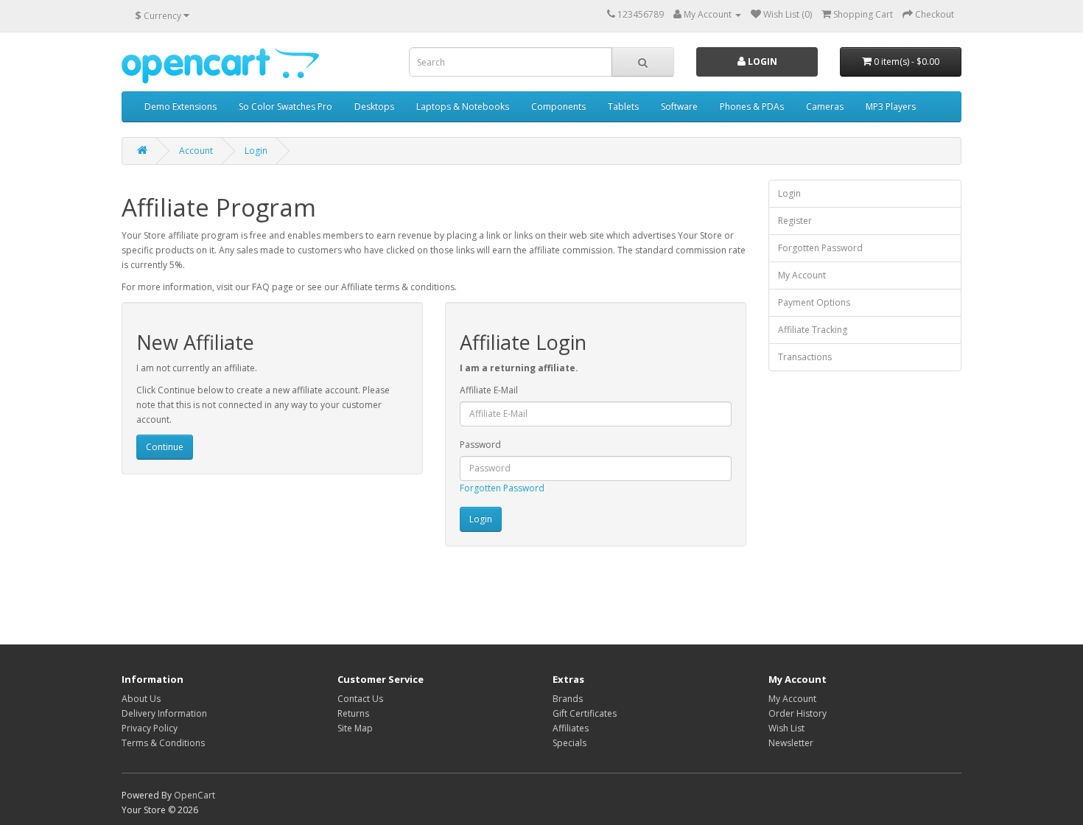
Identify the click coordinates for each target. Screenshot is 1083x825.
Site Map (355, 728)
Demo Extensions (180, 106)
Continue (164, 446)
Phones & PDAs (752, 106)
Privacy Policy (150, 728)
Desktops (374, 106)
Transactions (805, 357)
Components (558, 106)
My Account (802, 275)
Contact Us (360, 698)
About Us (141, 698)
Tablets (623, 106)
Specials (569, 743)
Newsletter (790, 743)
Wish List (786, 728)
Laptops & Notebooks (462, 106)
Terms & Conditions (163, 743)
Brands (568, 698)
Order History (797, 713)
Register (795, 220)
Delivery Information (164, 713)
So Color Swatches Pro (285, 106)
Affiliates (571, 728)
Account (196, 150)
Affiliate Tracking (812, 329)
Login (761, 61)
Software (679, 106)
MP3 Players (891, 106)
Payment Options (814, 302)
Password (480, 444)
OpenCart (194, 795)
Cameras (825, 106)
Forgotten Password (502, 488)
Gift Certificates (585, 713)
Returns (353, 713)
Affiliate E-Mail (489, 390)
